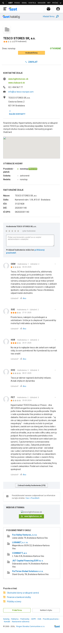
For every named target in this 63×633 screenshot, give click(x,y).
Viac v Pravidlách (32, 498)
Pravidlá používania (50, 619)
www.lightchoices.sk (18, 79)
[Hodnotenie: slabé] (16, 267)
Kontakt (7, 622)
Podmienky (24, 619)
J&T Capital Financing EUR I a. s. (27, 560)
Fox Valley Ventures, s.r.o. (24, 535)
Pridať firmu (17, 610)
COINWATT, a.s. (19, 553)
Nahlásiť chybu (46, 610)
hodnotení (20, 41)
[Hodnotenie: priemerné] (16, 313)
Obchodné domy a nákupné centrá (23, 593)
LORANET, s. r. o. (20, 542)
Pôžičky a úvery (14, 601)
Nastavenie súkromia (20, 622)
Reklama (14, 619)
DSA (39, 619)
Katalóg (6, 619)
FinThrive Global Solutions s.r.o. (27, 571)
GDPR (33, 619)
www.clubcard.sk (16, 83)
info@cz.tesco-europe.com (21, 92)
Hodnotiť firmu (31, 53)
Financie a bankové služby (19, 597)
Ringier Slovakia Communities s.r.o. (30, 626)
